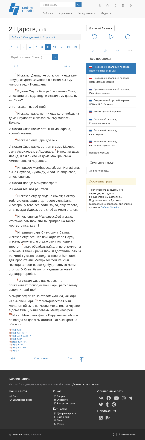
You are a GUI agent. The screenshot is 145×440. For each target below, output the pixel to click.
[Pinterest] (114, 404)
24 (75, 47)
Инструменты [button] (85, 13)
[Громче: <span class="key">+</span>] (105, 50)
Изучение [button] (64, 13)
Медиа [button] (105, 13)
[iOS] (101, 417)
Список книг (41, 358)
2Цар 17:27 (16, 338)
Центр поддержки (66, 413)
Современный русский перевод (109, 102)
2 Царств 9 (48, 37)
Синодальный (31, 37)
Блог (15, 396)
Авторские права (66, 403)
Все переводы (100, 170)
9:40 (24, 347)
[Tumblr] (107, 404)
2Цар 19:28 (17, 344)
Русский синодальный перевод (109, 79)
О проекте (62, 399)
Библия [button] (47, 13)
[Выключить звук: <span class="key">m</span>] (117, 50)
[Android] (107, 417)
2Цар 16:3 (17, 341)
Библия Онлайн (28, 9)
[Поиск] (79, 4)
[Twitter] (101, 404)
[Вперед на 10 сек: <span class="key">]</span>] (127, 36)
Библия (15, 37)
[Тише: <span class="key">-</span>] (92, 50)
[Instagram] (124, 398)
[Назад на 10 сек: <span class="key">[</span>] (94, 36)
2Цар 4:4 (27, 335)
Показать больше (99, 152)
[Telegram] (130, 398)
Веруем (61, 396)
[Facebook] (108, 398)
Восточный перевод (103, 120)
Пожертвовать (128, 434)
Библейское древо (22, 399)
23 (68, 47)
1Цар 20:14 (16, 335)
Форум (60, 424)
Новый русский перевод (107, 111)
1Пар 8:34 (17, 347)
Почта (60, 420)
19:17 (24, 332)
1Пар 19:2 (16, 329)
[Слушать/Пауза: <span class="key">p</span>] (111, 36)
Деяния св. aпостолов (85, 384)
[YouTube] (116, 398)
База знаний (63, 416)
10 (54, 47)
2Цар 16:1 (16, 332)
